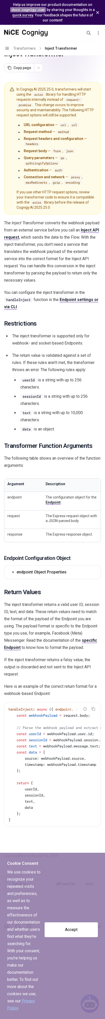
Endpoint (53, 502)
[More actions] (98, 33)
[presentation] (52, 764)
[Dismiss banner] (97, 12)
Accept (71, 929)
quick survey (22, 15)
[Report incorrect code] (85, 709)
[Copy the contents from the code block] (93, 709)
